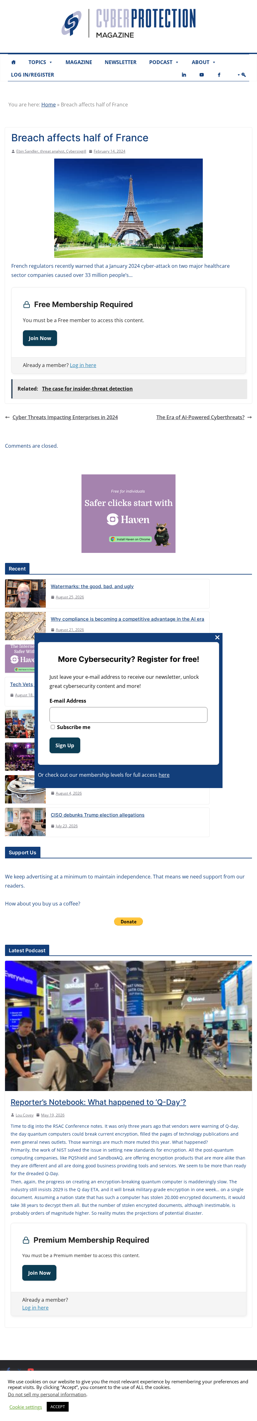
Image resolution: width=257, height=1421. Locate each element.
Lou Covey (25, 1115)
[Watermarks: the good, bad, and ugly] (25, 593)
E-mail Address (68, 700)
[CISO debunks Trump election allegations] (25, 822)
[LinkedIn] (184, 74)
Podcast (160, 62)
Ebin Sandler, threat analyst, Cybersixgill (51, 151)
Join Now (40, 338)
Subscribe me (73, 727)
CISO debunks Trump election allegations (97, 815)
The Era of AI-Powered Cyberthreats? (200, 417)
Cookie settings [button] (25, 1407)
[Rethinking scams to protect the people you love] (25, 659)
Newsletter (121, 62)
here (164, 774)
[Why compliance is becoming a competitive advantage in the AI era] (25, 626)
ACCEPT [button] (57, 1406)
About (200, 62)
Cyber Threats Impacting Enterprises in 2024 (65, 417)
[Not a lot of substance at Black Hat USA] (25, 757)
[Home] (13, 62)
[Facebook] (219, 74)
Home (48, 104)
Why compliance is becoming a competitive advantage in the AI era (127, 619)
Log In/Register (32, 74)
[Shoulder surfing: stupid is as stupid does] (25, 789)
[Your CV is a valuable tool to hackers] (25, 724)
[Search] (240, 74)
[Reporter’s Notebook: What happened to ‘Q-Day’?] (128, 1026)
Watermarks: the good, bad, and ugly (92, 586)
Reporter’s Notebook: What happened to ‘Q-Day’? (98, 1102)
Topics (37, 62)
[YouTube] (201, 74)
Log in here (83, 365)
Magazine (79, 62)
